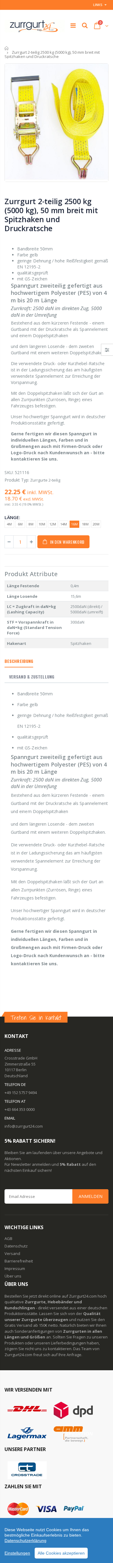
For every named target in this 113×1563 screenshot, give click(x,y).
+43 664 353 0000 (20, 1109)
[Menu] (73, 25)
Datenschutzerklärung (25, 1540)
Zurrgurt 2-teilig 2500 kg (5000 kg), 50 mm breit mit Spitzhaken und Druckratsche (51, 214)
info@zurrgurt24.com (24, 1126)
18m (85, 524)
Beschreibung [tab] (19, 661)
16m (74, 524)
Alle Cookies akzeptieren (61, 1553)
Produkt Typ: (17, 480)
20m (96, 524)
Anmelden (90, 1196)
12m (52, 524)
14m (63, 524)
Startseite (7, 48)
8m (31, 524)
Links (97, 4)
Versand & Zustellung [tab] (31, 676)
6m (20, 524)
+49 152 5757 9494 (21, 1092)
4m (9, 524)
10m (42, 524)
